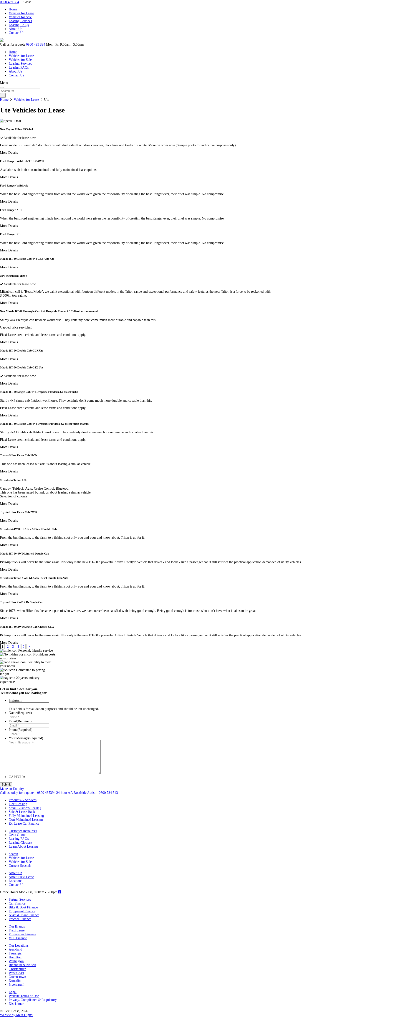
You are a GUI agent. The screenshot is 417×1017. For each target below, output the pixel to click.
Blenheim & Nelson (22, 965)
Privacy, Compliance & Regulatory (33, 1000)
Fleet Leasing (18, 804)
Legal (13, 992)
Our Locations (18, 945)
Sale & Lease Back (22, 812)
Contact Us (16, 33)
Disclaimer (16, 1003)
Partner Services (20, 899)
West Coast (16, 973)
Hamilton (15, 957)
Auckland (15, 949)
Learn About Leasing (23, 846)
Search (13, 854)
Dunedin (15, 980)
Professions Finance (22, 934)
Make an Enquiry (12, 789)
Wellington (16, 961)
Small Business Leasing (25, 808)
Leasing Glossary (21, 842)
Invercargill (16, 984)
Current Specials (20, 865)
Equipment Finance (22, 911)
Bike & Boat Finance (23, 907)
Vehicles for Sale (20, 17)
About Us (15, 29)
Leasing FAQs (19, 25)
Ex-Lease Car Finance (24, 823)
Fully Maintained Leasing (26, 815)
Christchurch (17, 969)
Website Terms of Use (24, 996)
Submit (6, 784)
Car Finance (17, 903)
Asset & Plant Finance (24, 915)
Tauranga (15, 953)
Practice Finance (20, 919)
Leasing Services (20, 21)
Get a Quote (17, 835)
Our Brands (17, 926)
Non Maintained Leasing (26, 819)
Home (13, 9)
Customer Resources (23, 831)
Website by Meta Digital (16, 1015)
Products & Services (22, 800)
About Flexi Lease (21, 877)
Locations (15, 881)
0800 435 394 (9, 2)
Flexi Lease (17, 930)
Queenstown (17, 977)
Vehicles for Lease (21, 13)
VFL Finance (18, 938)
